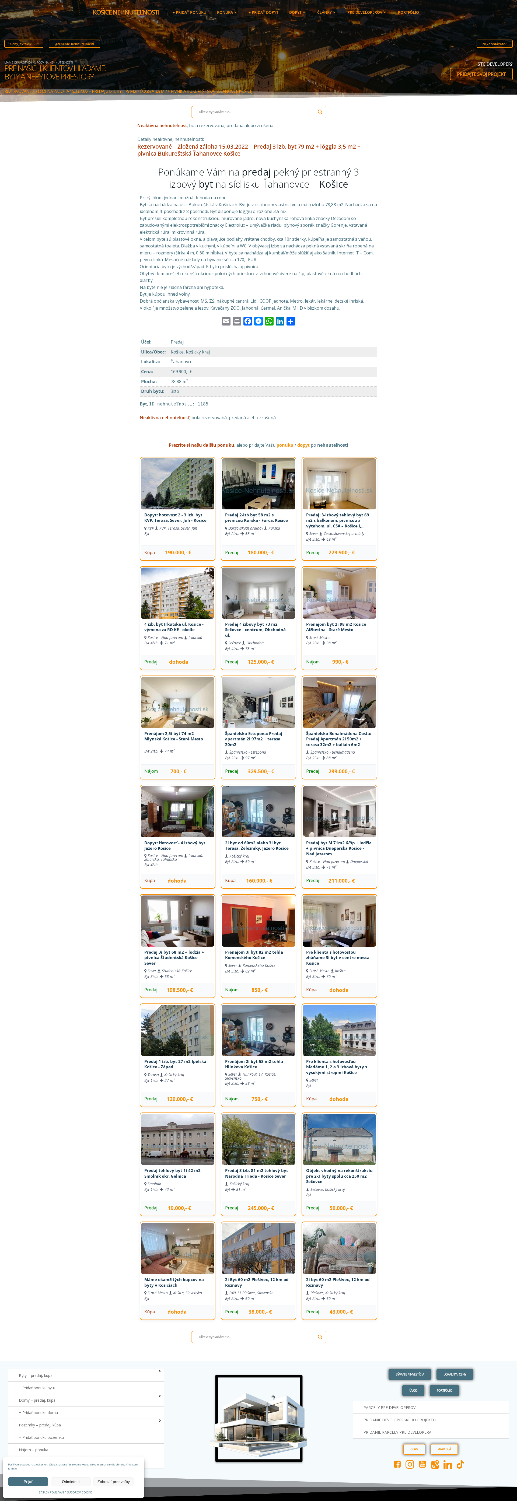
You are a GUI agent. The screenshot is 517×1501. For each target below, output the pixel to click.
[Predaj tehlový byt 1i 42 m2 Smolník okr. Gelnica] (177, 1146)
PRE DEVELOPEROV (364, 12)
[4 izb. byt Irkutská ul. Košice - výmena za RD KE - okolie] (177, 600)
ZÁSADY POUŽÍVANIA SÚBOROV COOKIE (65, 1492)
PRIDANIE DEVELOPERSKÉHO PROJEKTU (400, 1419)
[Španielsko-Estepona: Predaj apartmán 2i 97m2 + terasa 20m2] (258, 709)
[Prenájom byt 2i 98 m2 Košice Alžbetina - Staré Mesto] (339, 600)
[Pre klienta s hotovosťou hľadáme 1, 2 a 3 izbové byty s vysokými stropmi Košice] (339, 1037)
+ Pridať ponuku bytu (37, 1387)
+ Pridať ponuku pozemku (41, 1437)
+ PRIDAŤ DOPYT (263, 12)
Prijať (28, 1481)
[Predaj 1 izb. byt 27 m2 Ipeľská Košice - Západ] (177, 1037)
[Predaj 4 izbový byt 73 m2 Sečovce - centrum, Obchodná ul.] (258, 600)
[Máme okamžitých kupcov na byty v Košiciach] (177, 1255)
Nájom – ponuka (33, 1449)
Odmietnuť (71, 1481)
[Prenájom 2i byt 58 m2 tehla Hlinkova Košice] (258, 1037)
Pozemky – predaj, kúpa (40, 1424)
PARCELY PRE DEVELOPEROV (389, 1407)
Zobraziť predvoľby (113, 1481)
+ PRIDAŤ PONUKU (189, 12)
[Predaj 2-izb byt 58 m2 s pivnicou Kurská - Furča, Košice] (258, 490)
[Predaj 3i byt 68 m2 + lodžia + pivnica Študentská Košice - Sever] (177, 927)
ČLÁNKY (324, 12)
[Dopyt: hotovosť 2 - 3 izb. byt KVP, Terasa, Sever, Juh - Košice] (177, 490)
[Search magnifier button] (320, 112)
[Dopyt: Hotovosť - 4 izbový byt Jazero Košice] (177, 818)
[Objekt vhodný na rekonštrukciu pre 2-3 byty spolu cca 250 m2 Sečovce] (339, 1146)
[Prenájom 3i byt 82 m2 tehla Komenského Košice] (258, 927)
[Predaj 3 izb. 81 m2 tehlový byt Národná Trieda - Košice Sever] (258, 1146)
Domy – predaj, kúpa (37, 1400)
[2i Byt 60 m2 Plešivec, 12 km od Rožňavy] (258, 1255)
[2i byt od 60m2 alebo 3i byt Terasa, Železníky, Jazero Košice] (258, 818)
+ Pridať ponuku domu (38, 1412)
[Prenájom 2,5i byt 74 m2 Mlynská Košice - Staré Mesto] (177, 709)
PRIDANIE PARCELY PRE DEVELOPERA (397, 1432)
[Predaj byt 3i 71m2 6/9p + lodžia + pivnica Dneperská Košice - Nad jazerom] (339, 818)
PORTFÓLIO (408, 12)
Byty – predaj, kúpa (36, 1375)
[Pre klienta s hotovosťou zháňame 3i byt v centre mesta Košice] (339, 927)
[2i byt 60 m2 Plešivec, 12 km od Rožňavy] (339, 1255)
